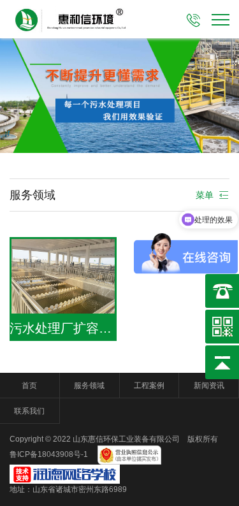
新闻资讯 (209, 385)
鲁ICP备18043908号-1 (50, 455)
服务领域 (89, 385)
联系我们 (29, 411)
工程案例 (149, 385)
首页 (29, 385)
